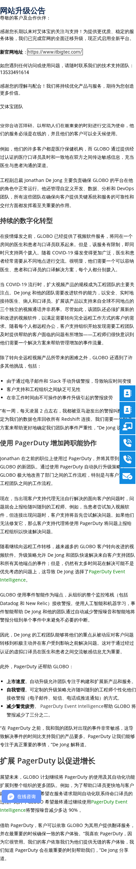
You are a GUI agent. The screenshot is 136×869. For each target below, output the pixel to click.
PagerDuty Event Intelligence (72, 706)
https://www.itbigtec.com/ (55, 52)
